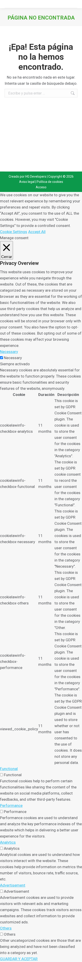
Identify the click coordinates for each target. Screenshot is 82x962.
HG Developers (35, 176)
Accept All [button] (37, 231)
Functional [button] (9, 768)
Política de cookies (50, 182)
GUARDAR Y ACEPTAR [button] (19, 959)
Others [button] (6, 928)
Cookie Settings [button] (13, 231)
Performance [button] (11, 805)
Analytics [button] (8, 842)
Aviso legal (27, 182)
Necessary (13, 357)
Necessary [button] (9, 351)
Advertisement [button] (12, 885)
